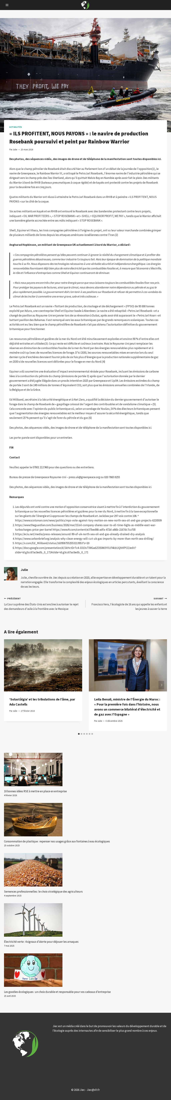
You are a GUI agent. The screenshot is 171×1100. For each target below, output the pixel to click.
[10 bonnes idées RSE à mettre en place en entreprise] (85, 769)
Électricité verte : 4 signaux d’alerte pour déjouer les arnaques (41, 942)
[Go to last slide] (10, 685)
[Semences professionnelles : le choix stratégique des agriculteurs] (85, 870)
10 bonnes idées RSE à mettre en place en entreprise (35, 791)
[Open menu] (7, 5)
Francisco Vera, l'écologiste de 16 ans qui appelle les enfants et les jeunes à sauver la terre (129, 604)
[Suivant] (161, 685)
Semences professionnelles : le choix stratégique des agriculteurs (43, 891)
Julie (24, 570)
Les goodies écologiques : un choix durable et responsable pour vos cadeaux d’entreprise (57, 992)
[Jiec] (85, 5)
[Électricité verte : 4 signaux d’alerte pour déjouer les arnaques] (85, 920)
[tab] (79, 734)
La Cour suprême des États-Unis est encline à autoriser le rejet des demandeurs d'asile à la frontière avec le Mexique (41, 604)
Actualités (15, 127)
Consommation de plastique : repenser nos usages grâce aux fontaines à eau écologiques (57, 841)
